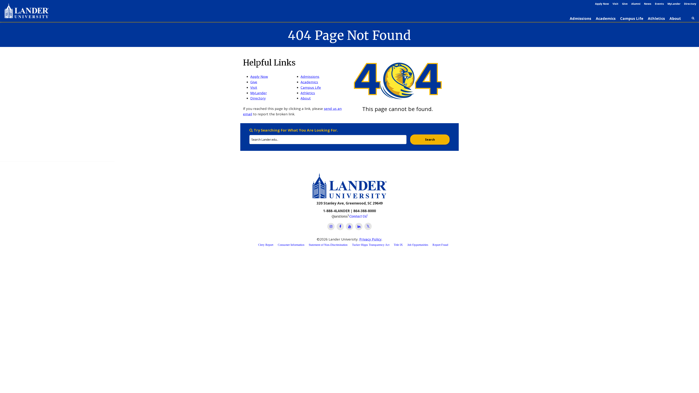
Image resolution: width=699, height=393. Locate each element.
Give (625, 3)
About (675, 18)
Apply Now (602, 3)
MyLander (674, 3)
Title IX (398, 244)
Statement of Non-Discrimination (328, 244)
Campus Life (631, 18)
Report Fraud (440, 244)
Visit (615, 3)
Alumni (635, 3)
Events (659, 3)
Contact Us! (358, 216)
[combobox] (327, 136)
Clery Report (265, 244)
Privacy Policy (370, 239)
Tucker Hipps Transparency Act (370, 244)
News (647, 3)
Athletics (656, 18)
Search (430, 140)
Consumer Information (291, 244)
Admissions (580, 18)
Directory (690, 3)
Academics (606, 18)
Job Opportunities (417, 244)
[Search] (693, 19)
